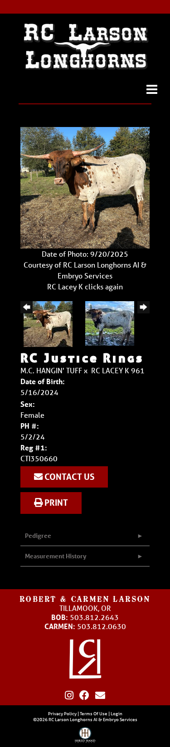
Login (116, 713)
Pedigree (38, 535)
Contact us (68, 476)
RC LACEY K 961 (118, 370)
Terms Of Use (93, 713)
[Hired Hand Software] (85, 737)
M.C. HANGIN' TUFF (51, 370)
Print (55, 502)
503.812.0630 (101, 626)
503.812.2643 (94, 617)
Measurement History (56, 556)
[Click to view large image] (85, 186)
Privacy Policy (62, 713)
